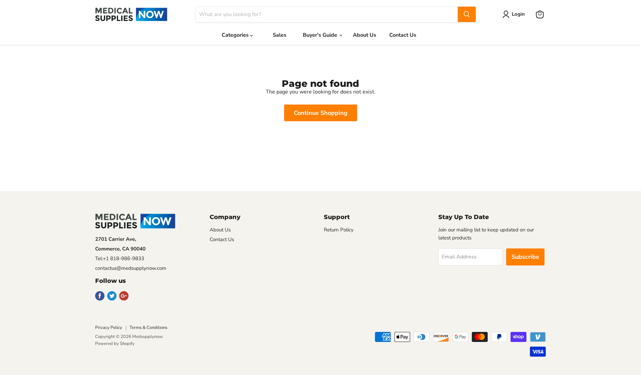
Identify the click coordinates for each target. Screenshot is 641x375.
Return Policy (339, 229)
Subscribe (525, 257)
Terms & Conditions (148, 328)
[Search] (467, 14)
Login (518, 14)
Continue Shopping (321, 113)
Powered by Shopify (115, 344)
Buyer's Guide (321, 35)
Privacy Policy (108, 328)
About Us (364, 35)
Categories (236, 35)
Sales (279, 35)
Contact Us (402, 35)
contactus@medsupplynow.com (130, 268)
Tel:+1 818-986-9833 (119, 258)
